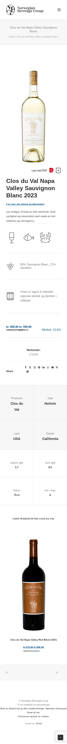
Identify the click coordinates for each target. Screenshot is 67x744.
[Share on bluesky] (52, 367)
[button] (59, 10)
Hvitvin (50, 403)
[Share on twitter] (30, 367)
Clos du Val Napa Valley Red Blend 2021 (33, 639)
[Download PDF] (51, 172)
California (50, 439)
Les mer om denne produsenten (25, 204)
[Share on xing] (57, 367)
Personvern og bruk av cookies (33, 716)
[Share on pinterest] (39, 367)
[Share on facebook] (26, 367)
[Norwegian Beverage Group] (24, 10)
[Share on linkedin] (43, 367)
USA (16, 439)
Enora (39, 723)
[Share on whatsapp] (48, 367)
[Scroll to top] (60, 737)
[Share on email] (27, 372)
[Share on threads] (34, 367)
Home (12, 36)
